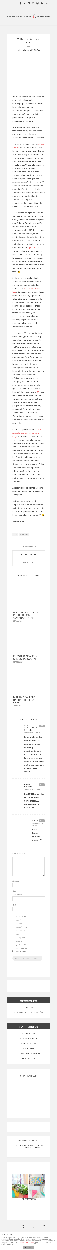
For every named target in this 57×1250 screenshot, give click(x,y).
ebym (30, 562)
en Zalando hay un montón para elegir (26, 433)
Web (14, 905)
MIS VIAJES (28, 1048)
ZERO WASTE (28, 1058)
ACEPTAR (28, 1248)
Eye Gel (31, 247)
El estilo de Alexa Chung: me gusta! (25, 657)
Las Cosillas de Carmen (31, 728)
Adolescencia (28, 1038)
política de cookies (27, 1243)
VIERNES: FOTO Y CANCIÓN (28, 1012)
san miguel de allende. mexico (32, 1145)
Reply (42, 725)
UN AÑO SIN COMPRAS (28, 1053)
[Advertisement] (28, 1097)
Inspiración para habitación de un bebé (24, 700)
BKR (38, 392)
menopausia (28, 1033)
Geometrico (28, 1199)
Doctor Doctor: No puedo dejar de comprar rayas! (26, 615)
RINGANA (28, 1007)
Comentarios (28, 547)
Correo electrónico (17, 893)
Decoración (28, 1043)
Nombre (16, 881)
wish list (24, 534)
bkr (15, 534)
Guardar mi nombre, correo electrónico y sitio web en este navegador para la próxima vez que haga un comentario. (21, 934)
